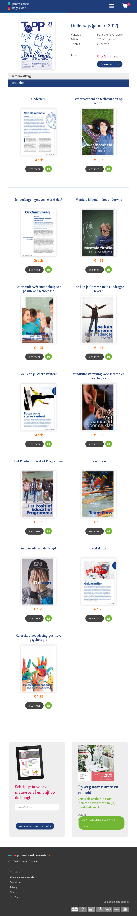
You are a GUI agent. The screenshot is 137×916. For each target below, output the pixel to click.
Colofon (14, 897)
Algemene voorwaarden (22, 877)
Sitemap (14, 892)
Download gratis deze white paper (98, 823)
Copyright (15, 872)
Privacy (13, 887)
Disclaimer (15, 882)
